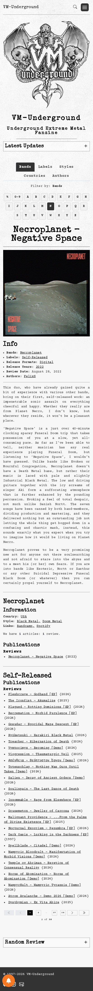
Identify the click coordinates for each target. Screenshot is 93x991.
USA (24, 617)
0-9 (17, 197)
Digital (46, 362)
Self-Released (35, 357)
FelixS (30, 376)
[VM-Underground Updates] (8, 980)
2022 (40, 367)
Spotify (43, 626)
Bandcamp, (26, 626)
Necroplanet (31, 353)
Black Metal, (28, 621)
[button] (85, 7)
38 (62, 913)
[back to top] (84, 958)
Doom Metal (52, 621)
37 (54, 913)
